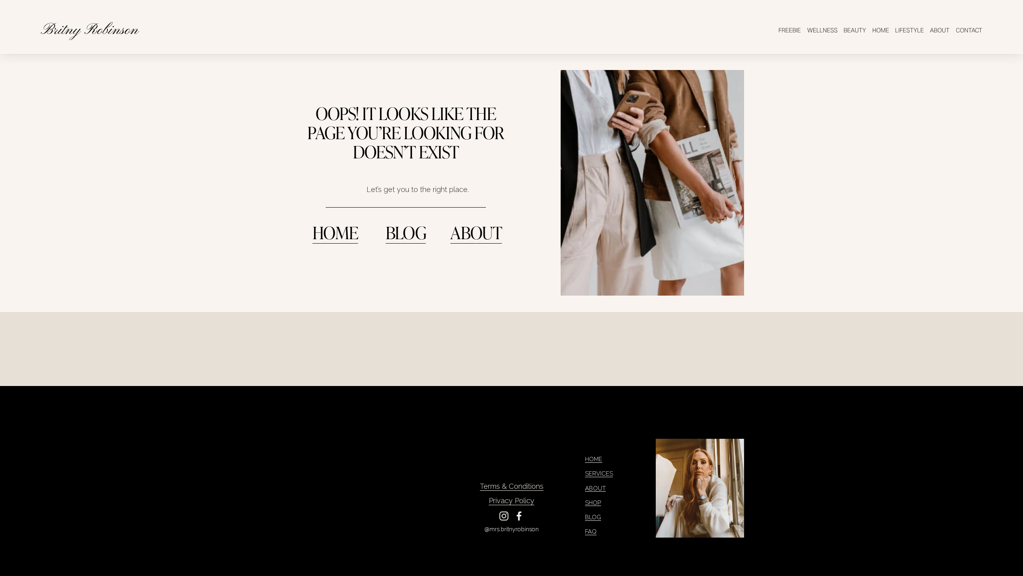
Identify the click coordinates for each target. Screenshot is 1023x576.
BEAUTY (855, 30)
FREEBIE (789, 30)
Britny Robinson (89, 30)
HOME (880, 30)
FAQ (591, 531)
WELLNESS (822, 30)
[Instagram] (504, 516)
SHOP (593, 502)
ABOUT (939, 30)
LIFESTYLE (909, 30)
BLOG (406, 232)
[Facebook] (519, 516)
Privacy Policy (511, 500)
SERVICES (599, 473)
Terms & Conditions (511, 486)
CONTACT (969, 30)
